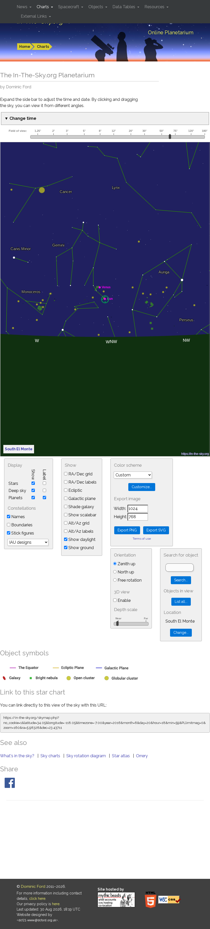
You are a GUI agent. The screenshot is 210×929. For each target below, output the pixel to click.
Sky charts (50, 755)
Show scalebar (81, 514)
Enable (124, 600)
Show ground (80, 547)
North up (125, 572)
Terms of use (142, 538)
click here (37, 898)
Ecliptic (74, 490)
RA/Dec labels (82, 482)
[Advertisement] (105, 840)
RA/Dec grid (79, 474)
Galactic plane (81, 498)
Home (24, 47)
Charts (43, 47)
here (55, 904)
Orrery (142, 755)
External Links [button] (34, 16)
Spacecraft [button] (69, 6)
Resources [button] (154, 6)
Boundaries (21, 524)
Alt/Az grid (78, 523)
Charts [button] (43, 6)
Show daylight (81, 539)
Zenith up (126, 563)
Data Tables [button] (124, 6)
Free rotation (129, 580)
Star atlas (121, 755)
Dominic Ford (33, 886)
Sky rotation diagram (86, 755)
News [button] (22, 6)
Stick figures (22, 533)
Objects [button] (96, 6)
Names (17, 516)
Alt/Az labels (80, 531)
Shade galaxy (80, 506)
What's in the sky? (17, 755)
